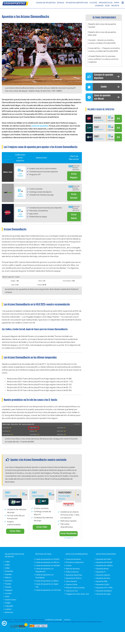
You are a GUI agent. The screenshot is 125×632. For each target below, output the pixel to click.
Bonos (60, 3)
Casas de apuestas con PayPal (47, 559)
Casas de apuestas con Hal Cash (48, 590)
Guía (107, 6)
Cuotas (93, 3)
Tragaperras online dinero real (77, 594)
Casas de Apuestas (46, 3)
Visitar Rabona (74, 216)
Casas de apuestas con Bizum (47, 581)
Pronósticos (106, 3)
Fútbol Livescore (72, 572)
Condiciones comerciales (53, 620)
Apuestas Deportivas (77, 3)
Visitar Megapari (74, 175)
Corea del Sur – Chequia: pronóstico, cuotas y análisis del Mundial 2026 (104, 49)
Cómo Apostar (71, 581)
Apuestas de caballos (104, 565)
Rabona (8, 577)
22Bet (34, 492)
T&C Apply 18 (68, 538)
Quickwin (8, 581)
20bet (7, 492)
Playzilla (8, 587)
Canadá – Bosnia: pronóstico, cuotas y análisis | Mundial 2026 (101, 41)
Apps (116, 3)
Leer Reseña (98, 120)
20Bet (7, 568)
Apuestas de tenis (103, 578)
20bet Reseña (11, 496)
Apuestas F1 (101, 572)
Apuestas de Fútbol (103, 559)
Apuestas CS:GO (102, 584)
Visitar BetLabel (73, 196)
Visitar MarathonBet (68, 533)
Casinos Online (71, 584)
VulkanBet (9, 606)
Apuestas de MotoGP (104, 562)
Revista (115, 6)
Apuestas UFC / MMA (104, 588)
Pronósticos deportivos (75, 562)
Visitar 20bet (15, 531)
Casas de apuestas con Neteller (48, 565)
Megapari (8, 590)
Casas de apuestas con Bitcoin (47, 562)
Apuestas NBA (101, 581)
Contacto (67, 620)
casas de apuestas (39, 126)
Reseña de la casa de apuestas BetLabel (102, 33)
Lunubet (8, 593)
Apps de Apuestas (73, 569)
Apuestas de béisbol (104, 591)
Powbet (8, 584)
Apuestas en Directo (74, 578)
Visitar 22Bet (41, 527)
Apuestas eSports (103, 575)
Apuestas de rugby (103, 594)
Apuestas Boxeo (102, 569)
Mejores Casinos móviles (75, 588)
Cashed (8, 609)
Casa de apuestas (8, 157)
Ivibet (7, 596)
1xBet (7, 562)
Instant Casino (10, 600)
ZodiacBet (9, 571)
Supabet (8, 574)
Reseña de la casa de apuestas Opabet (102, 25)
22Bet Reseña (38, 496)
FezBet (7, 603)
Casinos (99, 6)
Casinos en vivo (72, 591)
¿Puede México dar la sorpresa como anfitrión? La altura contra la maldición (103, 59)
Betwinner (9, 612)
